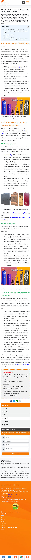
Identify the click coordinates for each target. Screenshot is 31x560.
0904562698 (18, 388)
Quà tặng (5, 405)
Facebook (4, 512)
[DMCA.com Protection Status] (15, 506)
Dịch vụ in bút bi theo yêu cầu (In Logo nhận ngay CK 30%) (15, 477)
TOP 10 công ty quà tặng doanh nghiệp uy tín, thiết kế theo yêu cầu (15, 464)
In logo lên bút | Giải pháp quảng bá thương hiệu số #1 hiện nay (16, 475)
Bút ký (5, 415)
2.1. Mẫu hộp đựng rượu (9, 35)
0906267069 (19, 386)
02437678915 (17, 364)
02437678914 (19, 381)
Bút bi (5, 408)
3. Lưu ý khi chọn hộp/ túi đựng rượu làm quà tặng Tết (15, 39)
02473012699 (25, 364)
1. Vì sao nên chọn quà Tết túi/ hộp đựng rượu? (13, 29)
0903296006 (6, 384)
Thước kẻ (6, 421)
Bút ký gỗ (5, 418)
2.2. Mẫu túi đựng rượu (9, 37)
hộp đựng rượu (16, 67)
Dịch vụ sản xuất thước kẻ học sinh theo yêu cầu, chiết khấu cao (15, 468)
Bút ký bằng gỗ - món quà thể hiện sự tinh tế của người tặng (15, 473)
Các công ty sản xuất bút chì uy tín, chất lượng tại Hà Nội (14, 471)
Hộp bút (5, 425)
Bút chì (5, 411)
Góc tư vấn (7, 6)
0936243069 (6, 388)
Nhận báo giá (15, 453)
